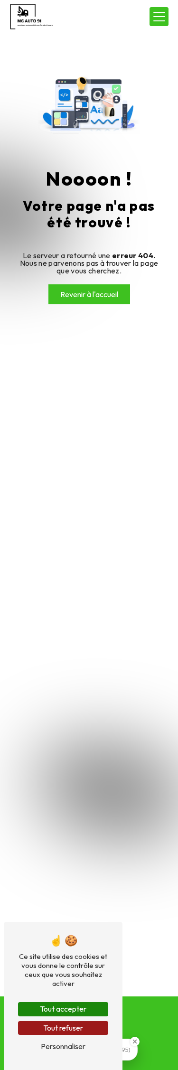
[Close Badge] (135, 1041)
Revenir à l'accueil (89, 294)
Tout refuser (63, 1027)
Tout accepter (63, 1009)
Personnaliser (63, 1046)
